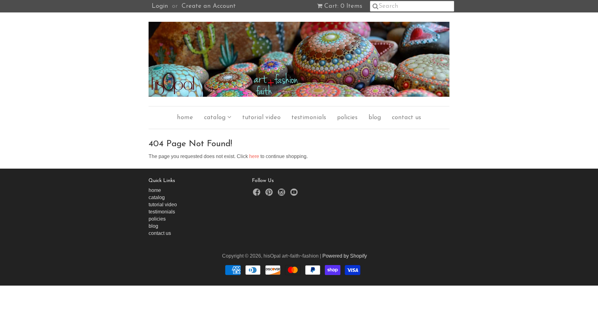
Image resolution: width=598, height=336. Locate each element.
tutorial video (261, 117)
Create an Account (209, 6)
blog (374, 117)
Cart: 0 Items (343, 6)
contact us (406, 117)
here (254, 156)
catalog (215, 117)
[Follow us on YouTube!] (295, 194)
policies (347, 117)
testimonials (309, 117)
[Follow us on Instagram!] (282, 194)
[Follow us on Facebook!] (257, 194)
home (185, 117)
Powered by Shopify (344, 256)
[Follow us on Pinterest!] (270, 194)
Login (160, 6)
